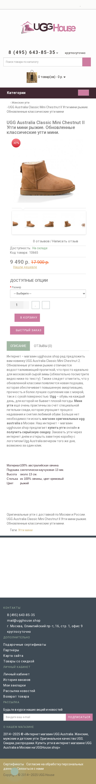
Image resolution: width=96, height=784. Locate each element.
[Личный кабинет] (75, 4)
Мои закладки (14, 685)
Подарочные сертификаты (24, 644)
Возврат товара (16, 696)
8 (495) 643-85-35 (21, 615)
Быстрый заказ (28, 330)
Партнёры (11, 650)
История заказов (17, 680)
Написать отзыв (65, 241)
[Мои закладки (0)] (80, 4)
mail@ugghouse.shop (24, 620)
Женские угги (20, 102)
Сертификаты (13, 764)
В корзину (28, 317)
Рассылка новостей (19, 691)
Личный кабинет (16, 674)
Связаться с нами (30, 768)
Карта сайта (13, 655)
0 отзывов (40, 241)
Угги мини (25, 530)
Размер (16, 287)
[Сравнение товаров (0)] (84, 4)
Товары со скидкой (18, 661)
